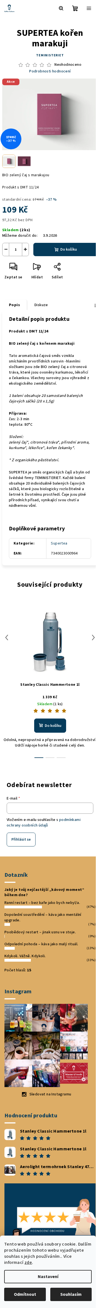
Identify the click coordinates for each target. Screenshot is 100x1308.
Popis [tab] (14, 305)
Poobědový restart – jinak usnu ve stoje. (40, 932)
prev (6, 637)
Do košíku (68, 249)
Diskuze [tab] (41, 305)
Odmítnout (25, 1294)
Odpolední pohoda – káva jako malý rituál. (41, 944)
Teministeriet (50, 55)
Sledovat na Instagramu (50, 1094)
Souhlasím (71, 1294)
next (93, 637)
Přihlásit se (21, 839)
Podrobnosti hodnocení (50, 71)
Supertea (59, 543)
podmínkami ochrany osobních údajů (44, 822)
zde (28, 1262)
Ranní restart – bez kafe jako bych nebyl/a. (42, 903)
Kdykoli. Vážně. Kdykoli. (25, 956)
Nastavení (48, 1277)
